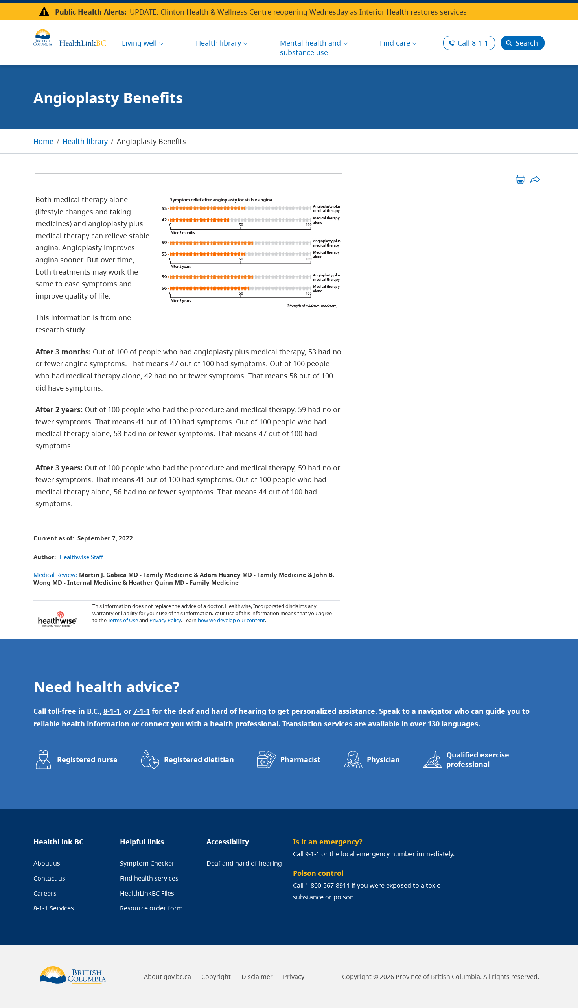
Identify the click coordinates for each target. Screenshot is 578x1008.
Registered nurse (87, 759)
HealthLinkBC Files (147, 893)
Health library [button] (218, 43)
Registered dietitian (199, 759)
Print (520, 179)
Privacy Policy (165, 620)
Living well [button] (139, 43)
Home (43, 141)
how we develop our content (231, 620)
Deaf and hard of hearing (244, 863)
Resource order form (151, 908)
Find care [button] (395, 43)
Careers (45, 893)
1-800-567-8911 (327, 885)
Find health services (149, 878)
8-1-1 (473, 43)
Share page (535, 179)
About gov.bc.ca (167, 976)
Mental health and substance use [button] (310, 47)
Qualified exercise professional (477, 759)
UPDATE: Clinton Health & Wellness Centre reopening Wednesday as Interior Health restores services (298, 12)
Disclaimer (257, 976)
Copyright (216, 976)
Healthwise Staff (81, 557)
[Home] (69, 36)
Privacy (293, 976)
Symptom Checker (147, 863)
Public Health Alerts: (91, 12)
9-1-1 (312, 854)
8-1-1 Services (53, 908)
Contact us (49, 878)
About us (46, 863)
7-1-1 (141, 711)
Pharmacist (300, 759)
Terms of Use (123, 620)
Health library (85, 141)
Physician (383, 759)
